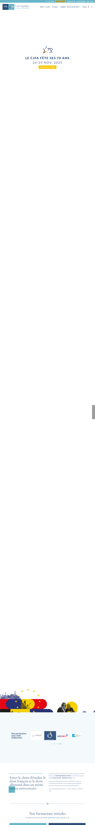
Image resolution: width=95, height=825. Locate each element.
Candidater (63, 7)
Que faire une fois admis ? (73, 7)
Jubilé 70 (42, 7)
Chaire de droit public (80, 1)
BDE (92, 1)
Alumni (88, 1)
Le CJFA (48, 7)
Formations (55, 7)
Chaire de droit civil (71, 1)
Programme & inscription (47, 67)
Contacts (84, 7)
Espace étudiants (60, 1)
